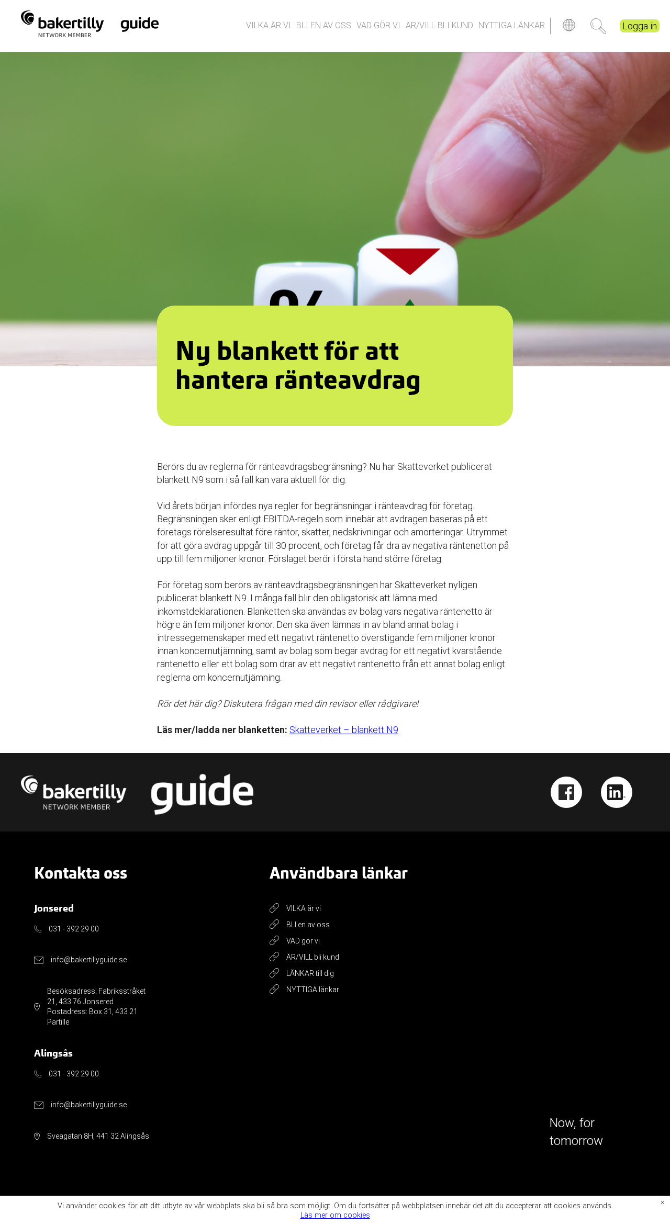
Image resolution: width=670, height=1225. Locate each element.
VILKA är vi (268, 25)
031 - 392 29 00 (74, 929)
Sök (598, 26)
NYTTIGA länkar (511, 25)
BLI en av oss (323, 25)
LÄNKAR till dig (310, 973)
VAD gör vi (378, 25)
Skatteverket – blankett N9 (343, 729)
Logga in (639, 25)
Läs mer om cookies (335, 1215)
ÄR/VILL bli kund (439, 25)
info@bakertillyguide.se (89, 960)
